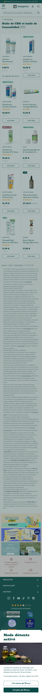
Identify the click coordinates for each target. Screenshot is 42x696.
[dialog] (21, 348)
